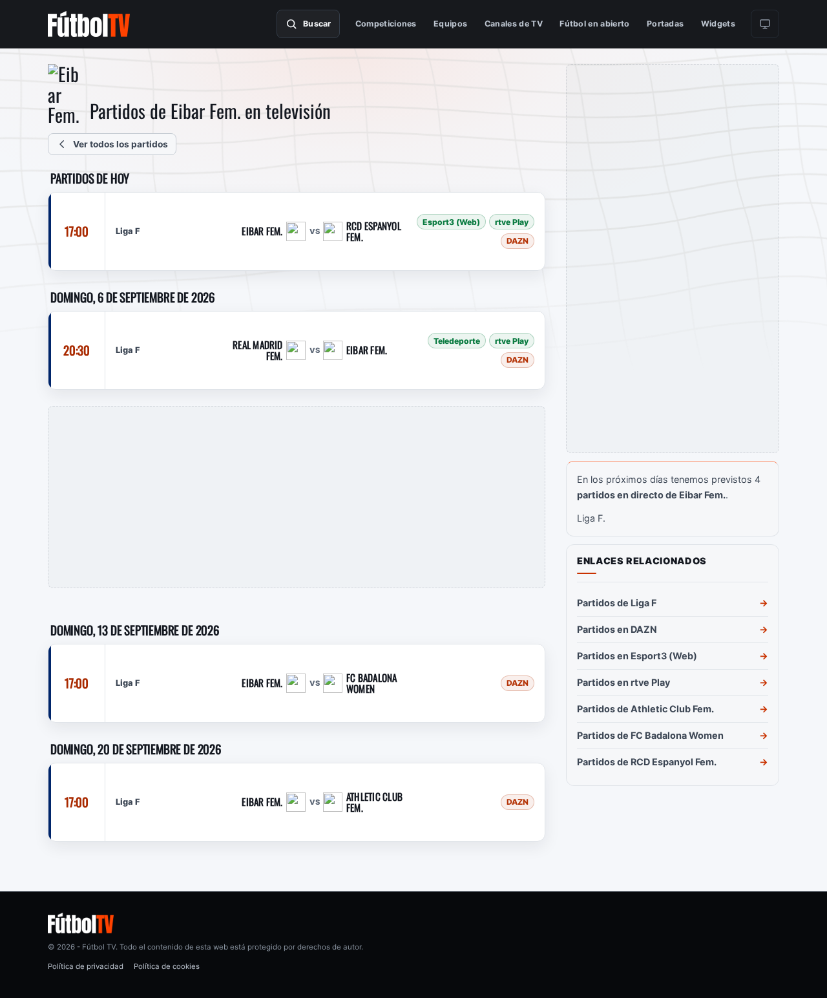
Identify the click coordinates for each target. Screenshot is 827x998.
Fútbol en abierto (594, 23)
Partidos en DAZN (617, 629)
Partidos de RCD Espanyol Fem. (647, 761)
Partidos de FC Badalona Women (650, 735)
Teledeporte (457, 341)
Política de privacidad (85, 966)
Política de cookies (167, 966)
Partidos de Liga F (616, 602)
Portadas (665, 23)
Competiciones (386, 23)
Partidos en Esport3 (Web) (637, 655)
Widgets (718, 23)
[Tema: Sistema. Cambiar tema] (765, 24)
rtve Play (512, 222)
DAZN (518, 241)
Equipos (450, 23)
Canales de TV (514, 23)
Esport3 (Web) (451, 222)
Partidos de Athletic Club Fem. (645, 708)
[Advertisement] (296, 497)
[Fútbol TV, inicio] (89, 23)
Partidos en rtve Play (623, 682)
